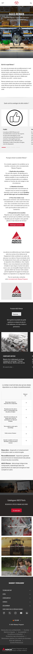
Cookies (26, 630)
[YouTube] (21, 613)
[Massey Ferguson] (16, 3)
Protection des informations (15, 636)
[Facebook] (4, 613)
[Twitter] (9, 613)
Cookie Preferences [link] (16, 642)
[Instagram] (15, 613)
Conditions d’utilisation (15, 634)
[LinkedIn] (27, 613)
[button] (4, 147)
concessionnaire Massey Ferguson (18, 279)
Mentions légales (9, 632)
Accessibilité (22, 632)
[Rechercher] (31, 3)
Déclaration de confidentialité (11, 630)
